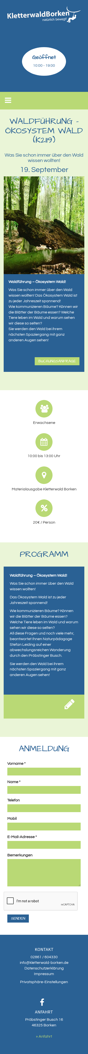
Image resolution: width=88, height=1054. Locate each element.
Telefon (13, 800)
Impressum (44, 974)
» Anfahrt (44, 1036)
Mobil (12, 818)
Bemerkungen (20, 855)
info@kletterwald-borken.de (44, 963)
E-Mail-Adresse (22, 837)
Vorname (16, 763)
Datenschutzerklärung (44, 968)
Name (14, 782)
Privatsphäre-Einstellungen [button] (44, 982)
